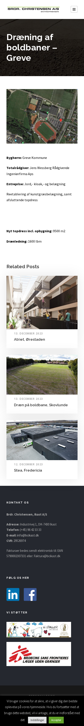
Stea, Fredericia (28, 470)
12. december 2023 (28, 464)
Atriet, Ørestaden (29, 339)
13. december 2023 (28, 333)
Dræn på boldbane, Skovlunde (41, 405)
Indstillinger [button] (37, 720)
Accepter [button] (56, 720)
